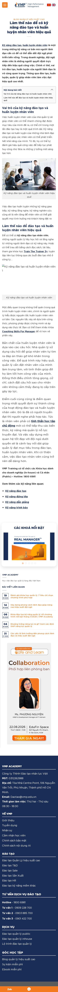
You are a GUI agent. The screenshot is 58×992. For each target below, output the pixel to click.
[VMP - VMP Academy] (29, 5)
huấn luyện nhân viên (35, 44)
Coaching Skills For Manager (18, 331)
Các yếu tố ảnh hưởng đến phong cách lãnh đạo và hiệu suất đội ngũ (32, 634)
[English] (54, 5)
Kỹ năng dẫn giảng (17, 502)
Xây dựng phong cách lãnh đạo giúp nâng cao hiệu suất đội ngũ (31, 606)
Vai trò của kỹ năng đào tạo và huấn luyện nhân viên (28, 94)
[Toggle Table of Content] (52, 90)
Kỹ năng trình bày (16, 507)
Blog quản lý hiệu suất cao (29, 19)
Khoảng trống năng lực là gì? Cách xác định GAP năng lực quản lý (32, 625)
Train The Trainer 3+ (36, 251)
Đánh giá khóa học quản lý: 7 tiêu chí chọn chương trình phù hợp (32, 596)
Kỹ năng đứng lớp (16, 496)
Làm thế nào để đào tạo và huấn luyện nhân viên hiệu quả (28, 98)
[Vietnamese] (49, 5)
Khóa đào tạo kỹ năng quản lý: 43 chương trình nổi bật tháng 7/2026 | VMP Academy (32, 615)
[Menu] (5, 5)
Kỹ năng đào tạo (11, 44)
